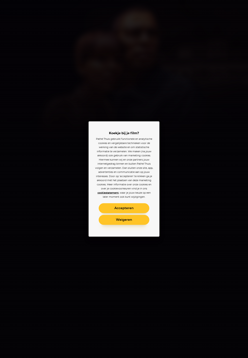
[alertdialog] (124, 179)
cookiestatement (108, 193)
